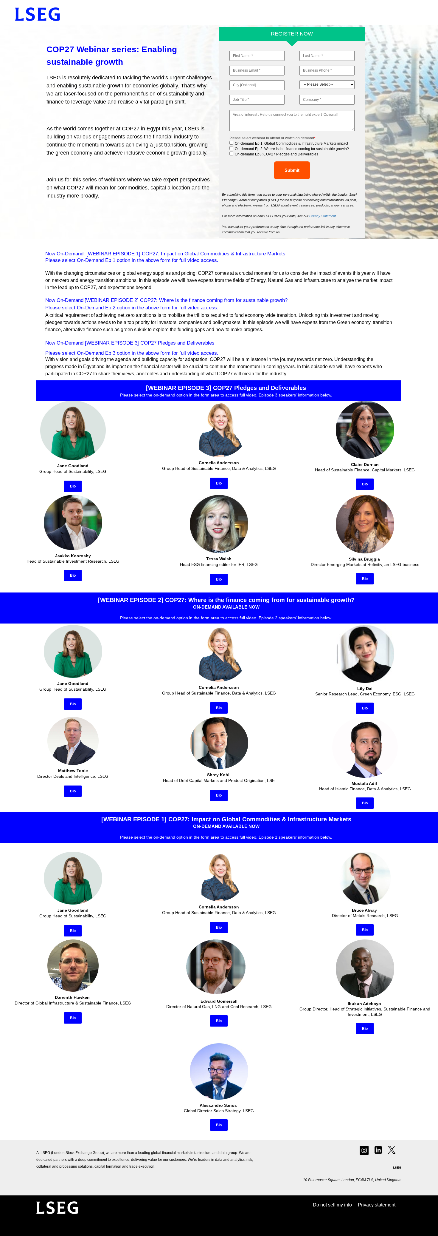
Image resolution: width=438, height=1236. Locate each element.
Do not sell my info (332, 1204)
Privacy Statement (322, 216)
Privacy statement (376, 1204)
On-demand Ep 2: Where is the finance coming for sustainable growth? (292, 149)
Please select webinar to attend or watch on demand (272, 138)
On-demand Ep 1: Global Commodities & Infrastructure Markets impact (291, 143)
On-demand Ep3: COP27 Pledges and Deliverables (276, 154)
